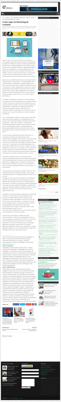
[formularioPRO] (27, 367)
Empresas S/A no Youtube (47, 371)
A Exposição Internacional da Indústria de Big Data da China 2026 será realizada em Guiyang (48, 232)
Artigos (7, 17)
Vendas (32, 17)
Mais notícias (41, 255)
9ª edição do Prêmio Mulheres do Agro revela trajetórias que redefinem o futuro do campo (48, 244)
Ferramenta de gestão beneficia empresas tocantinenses (9, 384)
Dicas (11, 17)
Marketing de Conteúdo (24, 17)
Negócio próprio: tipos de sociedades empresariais (50, 296)
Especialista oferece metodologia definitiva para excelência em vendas (31, 320)
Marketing (16, 17)
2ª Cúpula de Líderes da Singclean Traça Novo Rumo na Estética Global (47, 237)
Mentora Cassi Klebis (45, 367)
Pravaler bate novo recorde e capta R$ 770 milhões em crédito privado (47, 225)
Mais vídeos (47, 255)
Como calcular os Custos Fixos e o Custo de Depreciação (50, 292)
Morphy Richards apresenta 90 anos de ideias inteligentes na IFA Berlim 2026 (48, 220)
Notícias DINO (44, 373)
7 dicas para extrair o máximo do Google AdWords (47, 261)
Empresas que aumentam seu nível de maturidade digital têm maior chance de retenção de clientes (7, 321)
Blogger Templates (19, 398)
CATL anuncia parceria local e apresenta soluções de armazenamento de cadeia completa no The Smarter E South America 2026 (48, 214)
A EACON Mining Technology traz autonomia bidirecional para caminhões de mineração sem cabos (48, 250)
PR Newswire (44, 374)
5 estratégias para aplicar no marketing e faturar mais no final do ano (19, 320)
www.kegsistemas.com (8, 244)
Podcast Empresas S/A (46, 365)
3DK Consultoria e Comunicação (48, 369)
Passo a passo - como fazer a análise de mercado (50, 285)
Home (3, 17)
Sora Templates (10, 398)
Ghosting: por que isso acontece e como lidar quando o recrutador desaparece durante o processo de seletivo (48, 304)
